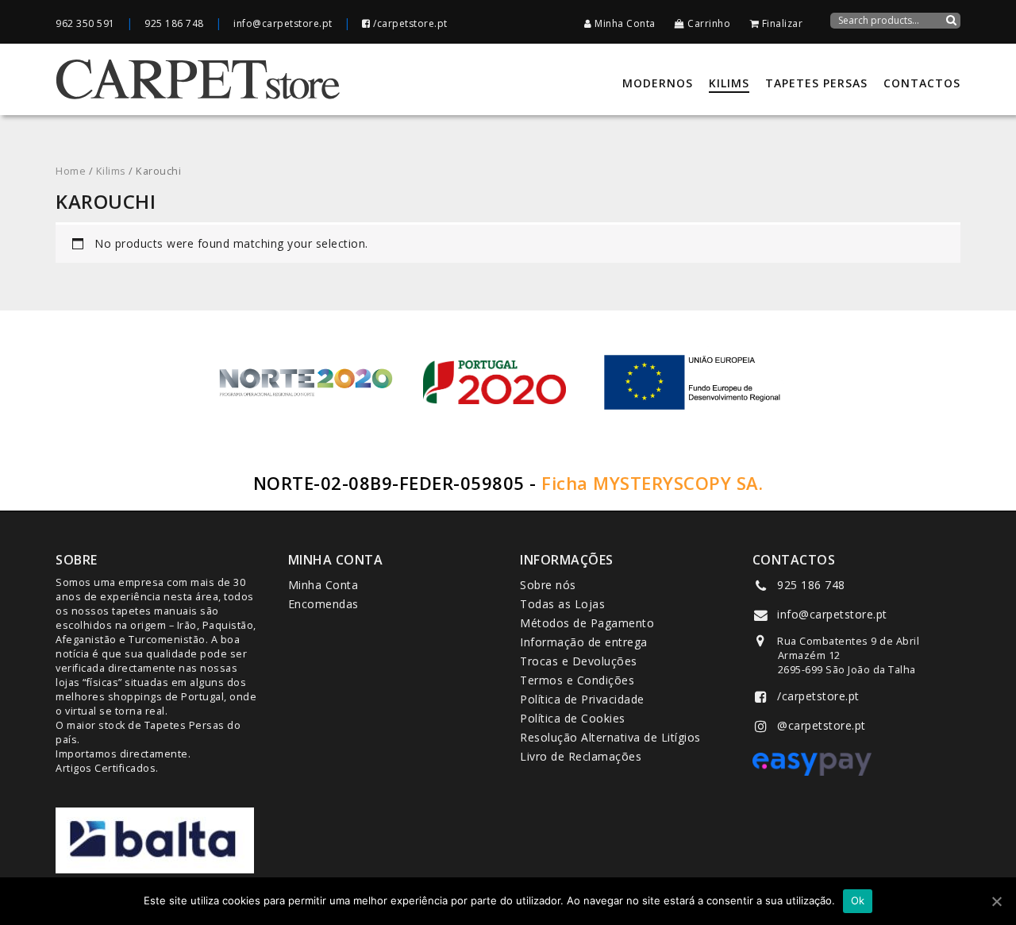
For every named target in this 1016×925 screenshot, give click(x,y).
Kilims (111, 171)
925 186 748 (174, 23)
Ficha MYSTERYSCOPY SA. (652, 483)
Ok (858, 900)
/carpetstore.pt (409, 23)
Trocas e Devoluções (578, 661)
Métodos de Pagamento (587, 622)
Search (951, 30)
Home (71, 171)
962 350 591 (85, 23)
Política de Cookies (572, 718)
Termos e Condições (577, 680)
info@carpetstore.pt (283, 23)
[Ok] (996, 901)
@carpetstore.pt (821, 725)
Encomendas (323, 603)
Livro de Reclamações (580, 756)
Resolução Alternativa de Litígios (610, 737)
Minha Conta (624, 23)
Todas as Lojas (562, 603)
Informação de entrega (584, 641)
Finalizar (780, 23)
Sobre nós (548, 584)
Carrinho (707, 23)
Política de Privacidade (582, 699)
